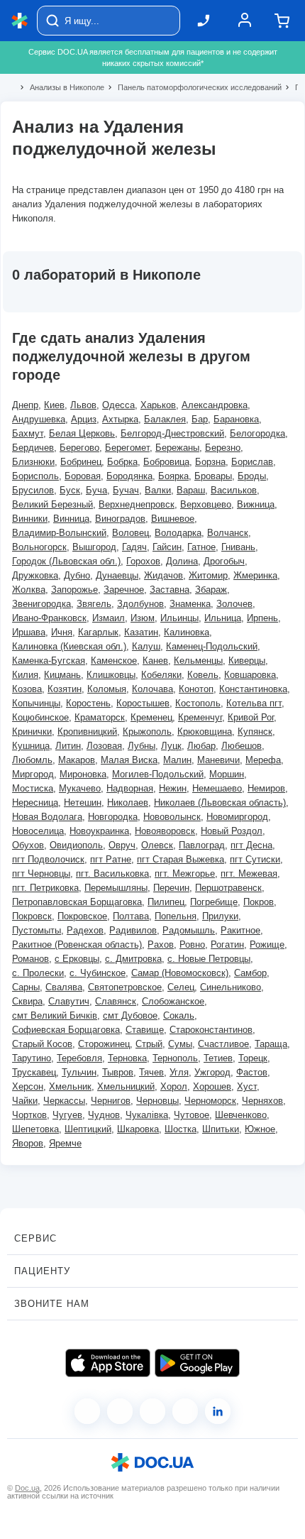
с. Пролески (38, 973)
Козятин (65, 689)
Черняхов (262, 1100)
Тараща (271, 1044)
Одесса (118, 405)
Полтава (131, 916)
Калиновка (186, 632)
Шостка (180, 1129)
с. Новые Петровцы (208, 958)
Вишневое (172, 518)
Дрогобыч (224, 561)
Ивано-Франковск (49, 618)
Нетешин (82, 802)
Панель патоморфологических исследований (194, 87)
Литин (68, 745)
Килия (25, 674)
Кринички (32, 731)
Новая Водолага (47, 816)
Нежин (173, 788)
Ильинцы (179, 618)
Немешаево (217, 788)
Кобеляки (161, 674)
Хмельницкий (126, 1086)
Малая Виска (129, 760)
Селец (180, 987)
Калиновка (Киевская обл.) (69, 646)
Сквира (27, 1001)
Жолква (28, 589)
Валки (158, 490)
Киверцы (246, 660)
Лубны (141, 745)
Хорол (173, 1086)
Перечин (171, 887)
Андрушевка (38, 419)
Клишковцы (111, 674)
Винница (71, 518)
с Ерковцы (77, 958)
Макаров (76, 760)
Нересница (35, 802)
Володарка (178, 532)
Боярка (173, 476)
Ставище (145, 1029)
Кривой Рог (251, 717)
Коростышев (143, 703)
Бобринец (80, 461)
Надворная (129, 788)
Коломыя (106, 689)
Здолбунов (140, 603)
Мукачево (80, 788)
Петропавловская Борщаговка (77, 902)
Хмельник (70, 1086)
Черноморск (210, 1100)
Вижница (255, 504)
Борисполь (35, 476)
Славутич (68, 1001)
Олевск (157, 845)
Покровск (32, 916)
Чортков (29, 1115)
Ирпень (262, 618)
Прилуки (220, 916)
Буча (96, 490)
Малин (177, 760)
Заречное (124, 589)
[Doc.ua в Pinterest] (218, 1411)
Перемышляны (116, 887)
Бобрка (122, 461)
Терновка (127, 1058)
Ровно (192, 944)
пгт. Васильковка (112, 873)
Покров (258, 902)
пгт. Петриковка (45, 887)
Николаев (127, 802)
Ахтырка (120, 419)
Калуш (146, 646)
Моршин (226, 774)
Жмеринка (255, 575)
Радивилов (133, 930)
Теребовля (79, 1058)
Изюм (143, 618)
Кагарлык (98, 632)
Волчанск (227, 532)
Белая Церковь (82, 433)
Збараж (211, 589)
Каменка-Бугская (48, 660)
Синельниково (230, 987)
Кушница (31, 745)
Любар (201, 745)
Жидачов (163, 575)
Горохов (143, 561)
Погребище (214, 902)
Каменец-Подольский (211, 646)
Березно (222, 447)
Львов (83, 405)
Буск (70, 490)
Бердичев (33, 447)
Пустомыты (36, 930)
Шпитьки (220, 1129)
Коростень (88, 703)
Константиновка (253, 689)
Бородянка (129, 476)
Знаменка (190, 603)
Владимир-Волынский (59, 532)
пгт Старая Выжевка (180, 859)
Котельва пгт (254, 703)
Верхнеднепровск (136, 504)
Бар (200, 419)
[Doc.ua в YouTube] (185, 1411)
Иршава (28, 632)
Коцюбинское (40, 717)
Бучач (126, 490)
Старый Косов (42, 1044)
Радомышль (188, 930)
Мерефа (263, 760)
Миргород (33, 774)
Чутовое (191, 1115)
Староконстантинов (211, 1029)
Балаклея (165, 419)
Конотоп (196, 689)
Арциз (83, 419)
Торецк (252, 1058)
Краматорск (99, 717)
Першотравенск (228, 887)
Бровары (213, 476)
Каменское (114, 660)
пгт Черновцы (41, 873)
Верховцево (205, 504)
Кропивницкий (87, 731)
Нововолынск (172, 816)
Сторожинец (104, 1044)
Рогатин (227, 944)
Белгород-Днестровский (172, 433)
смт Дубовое (130, 1015)
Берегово (79, 447)
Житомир (208, 575)
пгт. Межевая (249, 873)
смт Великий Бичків (54, 1015)
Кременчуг (200, 717)
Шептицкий (88, 1129)
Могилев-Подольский (158, 774)
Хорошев (212, 1086)
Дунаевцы (117, 575)
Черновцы (157, 1100)
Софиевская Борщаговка (66, 1029)
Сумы (180, 1044)
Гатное (201, 547)
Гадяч (134, 547)
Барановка (236, 419)
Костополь (198, 703)
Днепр (25, 405)
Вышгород (94, 547)
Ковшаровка (250, 674)
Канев (155, 660)
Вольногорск (39, 547)
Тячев (151, 1072)
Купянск (255, 731)
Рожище (267, 944)
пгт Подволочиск (48, 859)
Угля (179, 1072)
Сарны (26, 987)
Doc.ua (27, 1488)
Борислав (252, 461)
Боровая (83, 476)
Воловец (130, 532)
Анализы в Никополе (61, 87)
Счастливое (223, 1044)
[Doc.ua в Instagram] (120, 1411)
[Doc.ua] (19, 21)
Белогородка (257, 433)
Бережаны (177, 447)
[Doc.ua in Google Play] (197, 1363)
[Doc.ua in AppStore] (107, 1363)
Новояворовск (165, 831)
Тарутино (31, 1058)
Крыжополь (147, 731)
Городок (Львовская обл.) (66, 561)
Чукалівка (147, 1115)
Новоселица (38, 831)
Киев (54, 405)
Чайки (25, 1100)
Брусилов (33, 490)
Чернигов (111, 1100)
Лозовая (104, 745)
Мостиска (32, 788)
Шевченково (241, 1115)
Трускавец (34, 1072)
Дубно (77, 575)
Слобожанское (173, 1001)
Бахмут (27, 433)
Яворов (27, 1143)
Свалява (63, 987)
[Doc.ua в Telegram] (152, 1411)
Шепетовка (35, 1129)
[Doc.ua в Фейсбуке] (87, 1411)
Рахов (161, 944)
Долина (182, 561)
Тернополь (175, 1058)
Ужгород (212, 1072)
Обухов (28, 845)
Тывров (117, 1072)
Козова (27, 689)
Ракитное (240, 930)
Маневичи (218, 760)
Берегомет (127, 447)
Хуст (247, 1086)
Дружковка (35, 575)
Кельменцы (198, 660)
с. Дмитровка (133, 958)
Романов (30, 958)
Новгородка (113, 816)
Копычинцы (36, 703)
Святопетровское (125, 987)
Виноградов (120, 518)
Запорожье (74, 589)
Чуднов (104, 1115)
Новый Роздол (231, 831)
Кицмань (62, 674)
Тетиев (218, 1058)
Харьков (158, 405)
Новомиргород (237, 816)
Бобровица (166, 461)
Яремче (65, 1143)
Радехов (85, 930)
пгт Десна (251, 845)
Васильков (234, 490)
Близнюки (33, 461)
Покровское (82, 916)
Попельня (175, 916)
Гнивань (238, 547)
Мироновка (83, 774)
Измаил (108, 618)
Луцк (171, 745)
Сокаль (178, 1015)
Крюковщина (204, 731)
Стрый (148, 1044)
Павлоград (202, 845)
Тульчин (79, 1072)
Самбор (250, 973)
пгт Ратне (110, 859)
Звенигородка (41, 603)
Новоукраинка (99, 831)
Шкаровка (138, 1129)
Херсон (27, 1086)
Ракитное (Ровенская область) (77, 944)
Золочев (234, 603)
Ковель (202, 674)
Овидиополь (76, 845)
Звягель (94, 603)
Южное (260, 1129)
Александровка (215, 405)
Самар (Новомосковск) (179, 973)
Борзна (210, 461)
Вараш (191, 490)
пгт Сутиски (255, 859)
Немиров (266, 788)
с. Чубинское (98, 973)
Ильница (222, 618)
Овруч (122, 845)
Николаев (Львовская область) (220, 802)
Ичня (61, 632)
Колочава (152, 689)
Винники (30, 518)
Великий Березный (52, 504)
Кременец (151, 717)
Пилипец (166, 902)
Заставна (169, 589)
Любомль (32, 760)
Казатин (141, 632)
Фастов (251, 1072)
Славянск (115, 1001)
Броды (252, 476)
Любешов (241, 745)
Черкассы (64, 1100)
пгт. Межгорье (185, 873)
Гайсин (167, 547)
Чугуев (67, 1115)
